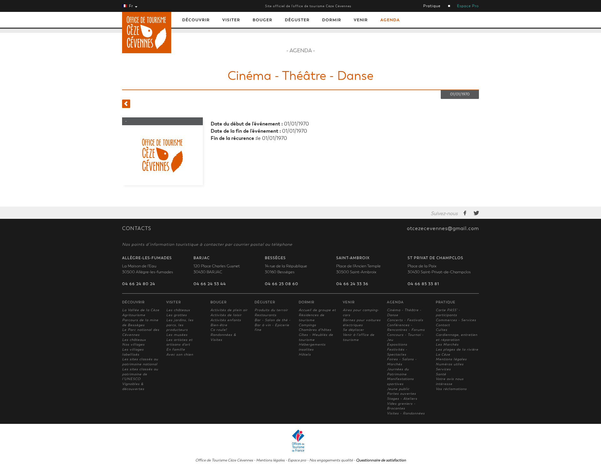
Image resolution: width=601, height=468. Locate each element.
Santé (441, 374)
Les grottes (176, 315)
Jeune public (398, 389)
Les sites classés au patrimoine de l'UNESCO (140, 374)
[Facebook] (465, 212)
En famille (175, 349)
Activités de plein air (229, 310)
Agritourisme (133, 315)
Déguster (297, 20)
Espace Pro (468, 6)
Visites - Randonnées (406, 413)
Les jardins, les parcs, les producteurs (179, 325)
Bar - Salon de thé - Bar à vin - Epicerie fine (272, 325)
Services (443, 369)
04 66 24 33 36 (352, 283)
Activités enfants (225, 320)
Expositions (397, 344)
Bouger (262, 20)
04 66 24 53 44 (209, 283)
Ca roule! (218, 330)
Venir (361, 20)
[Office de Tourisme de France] (300, 440)
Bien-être (218, 325)
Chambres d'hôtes (315, 330)
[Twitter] (476, 212)
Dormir (331, 20)
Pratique (431, 6)
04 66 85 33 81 (423, 283)
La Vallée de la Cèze (140, 310)
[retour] (126, 104)
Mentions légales (451, 359)
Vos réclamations (451, 389)
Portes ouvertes (401, 394)
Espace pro (297, 460)
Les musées (176, 335)
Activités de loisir (226, 315)
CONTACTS (136, 228)
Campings (307, 325)
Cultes (441, 330)
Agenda (390, 20)
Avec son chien (179, 354)
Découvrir (196, 20)
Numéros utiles (450, 364)
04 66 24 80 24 (138, 283)
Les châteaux (134, 340)
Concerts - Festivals (405, 320)
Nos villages (133, 344)
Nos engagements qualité (331, 460)
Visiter (231, 20)
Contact (443, 325)
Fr (131, 6)
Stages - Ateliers (402, 399)
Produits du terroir (271, 310)
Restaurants (265, 315)
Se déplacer (353, 330)
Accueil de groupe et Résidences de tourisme (317, 315)
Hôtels (305, 354)
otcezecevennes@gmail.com (443, 228)
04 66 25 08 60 (281, 283)
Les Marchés (447, 344)
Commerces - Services (456, 320)
